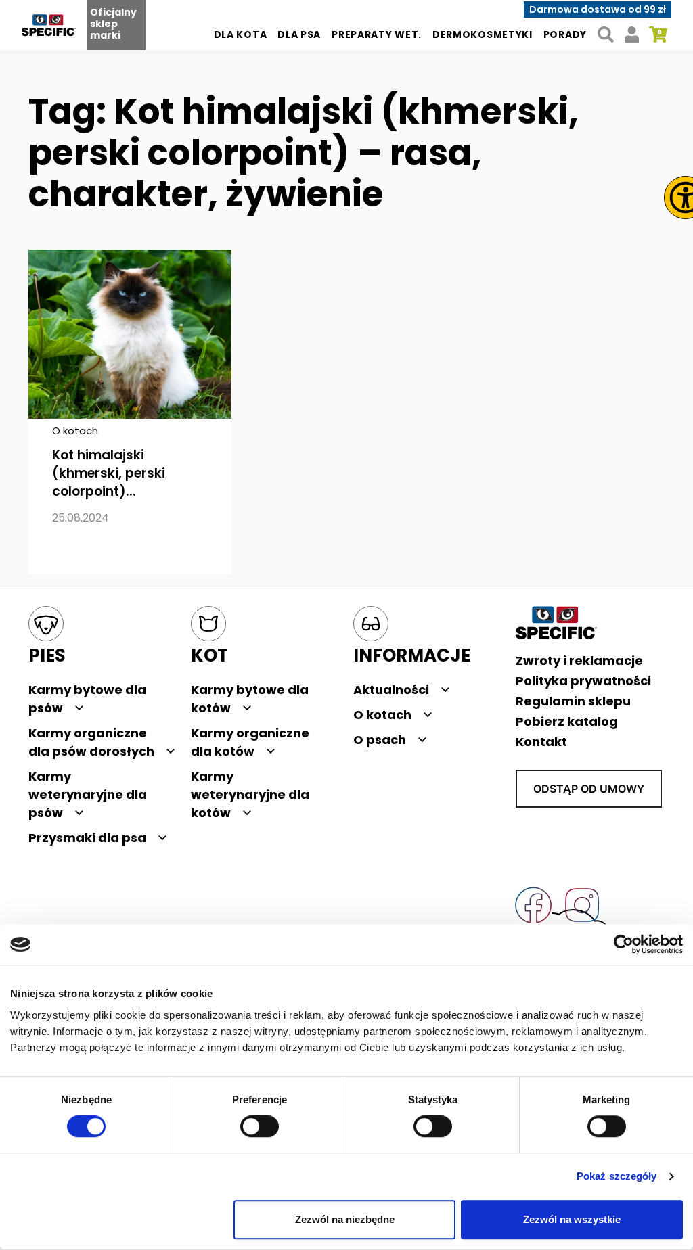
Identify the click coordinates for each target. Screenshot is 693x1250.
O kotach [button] (382, 714)
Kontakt (541, 741)
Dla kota (240, 34)
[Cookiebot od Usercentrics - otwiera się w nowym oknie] (623, 944)
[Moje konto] (632, 35)
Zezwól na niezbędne (345, 1219)
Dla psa (299, 34)
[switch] (259, 1127)
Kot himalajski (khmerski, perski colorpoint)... (108, 473)
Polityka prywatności (583, 680)
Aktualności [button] (391, 689)
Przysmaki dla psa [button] (87, 837)
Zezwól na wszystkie (572, 1219)
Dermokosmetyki (482, 34)
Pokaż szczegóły (617, 1176)
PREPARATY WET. (377, 34)
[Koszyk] (658, 35)
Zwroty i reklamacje (579, 660)
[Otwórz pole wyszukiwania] (605, 35)
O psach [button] (379, 739)
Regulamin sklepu (573, 701)
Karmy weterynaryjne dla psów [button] (87, 794)
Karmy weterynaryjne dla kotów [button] (250, 794)
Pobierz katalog (567, 721)
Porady (565, 34)
